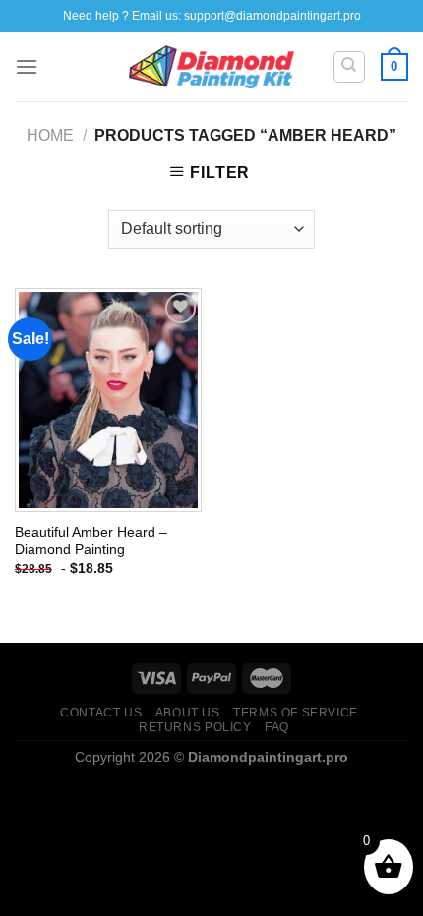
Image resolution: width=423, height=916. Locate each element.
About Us (187, 712)
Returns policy (195, 727)
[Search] (349, 67)
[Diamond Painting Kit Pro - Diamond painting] (212, 66)
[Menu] (26, 66)
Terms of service (295, 712)
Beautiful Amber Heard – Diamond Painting (91, 541)
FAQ (277, 727)
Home (50, 135)
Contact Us (101, 712)
